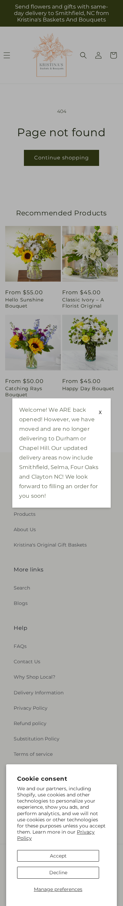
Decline (58, 872)
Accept (58, 856)
